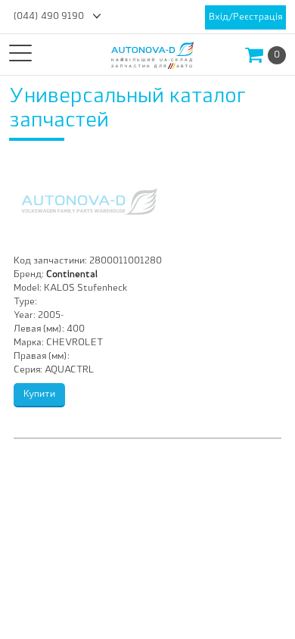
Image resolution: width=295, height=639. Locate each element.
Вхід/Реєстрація (245, 17)
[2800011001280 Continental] (89, 201)
